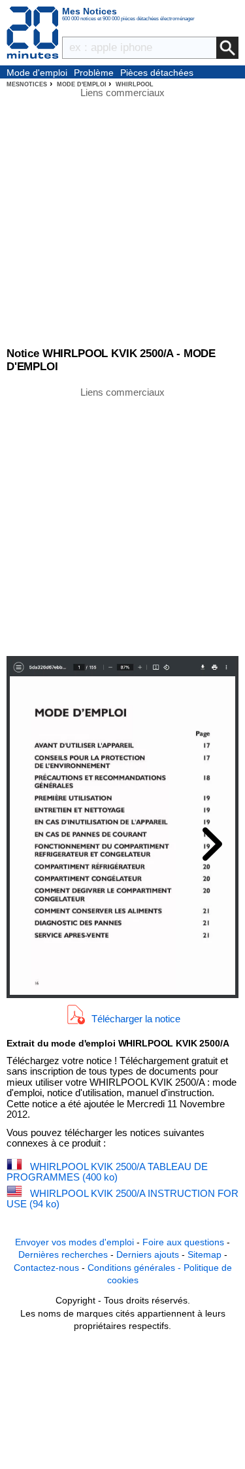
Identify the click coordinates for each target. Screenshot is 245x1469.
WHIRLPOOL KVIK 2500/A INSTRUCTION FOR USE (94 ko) (122, 1199)
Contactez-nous (46, 1267)
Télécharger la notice (135, 1018)
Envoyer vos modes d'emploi (74, 1242)
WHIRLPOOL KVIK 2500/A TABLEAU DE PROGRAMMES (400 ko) (107, 1172)
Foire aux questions (183, 1242)
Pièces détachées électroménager (156, 73)
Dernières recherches (63, 1254)
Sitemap (204, 1254)
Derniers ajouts (147, 1254)
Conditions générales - (136, 1267)
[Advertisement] (122, 520)
